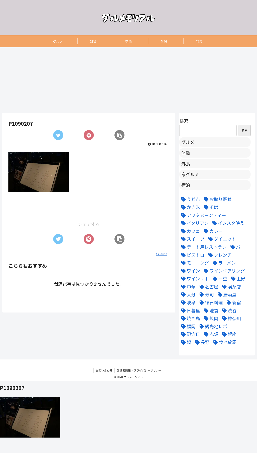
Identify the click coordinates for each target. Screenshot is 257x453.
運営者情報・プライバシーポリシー (139, 370)
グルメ (188, 142)
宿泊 (185, 185)
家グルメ (190, 174)
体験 (185, 153)
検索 (183, 120)
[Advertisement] (122, 80)
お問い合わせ (104, 370)
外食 (185, 163)
